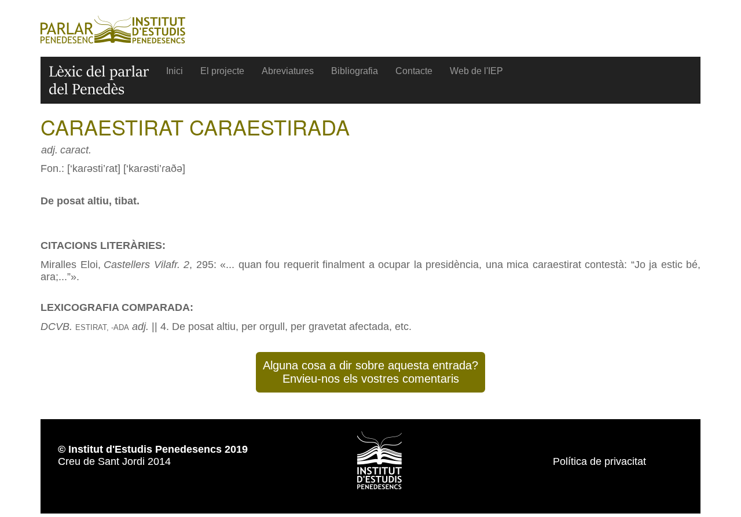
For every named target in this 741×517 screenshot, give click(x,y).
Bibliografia (354, 71)
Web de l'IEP (476, 71)
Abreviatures (288, 71)
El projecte (222, 71)
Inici (174, 71)
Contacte (413, 71)
